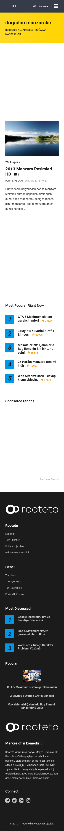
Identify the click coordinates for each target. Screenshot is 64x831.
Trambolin (10, 575)
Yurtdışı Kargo (13, 581)
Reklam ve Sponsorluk (17, 552)
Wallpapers (12, 162)
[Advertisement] (32, 77)
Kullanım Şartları (14, 546)
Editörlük (10, 533)
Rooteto (12, 6)
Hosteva (42, 6)
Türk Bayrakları (13, 587)
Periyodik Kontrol (14, 594)
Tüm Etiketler (12, 540)
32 (43, 634)
